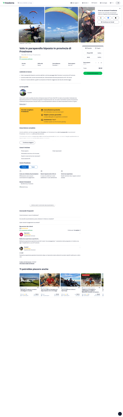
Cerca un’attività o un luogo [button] (25, 3)
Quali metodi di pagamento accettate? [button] (30, 222)
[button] (120, 414)
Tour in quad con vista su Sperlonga (68, 290)
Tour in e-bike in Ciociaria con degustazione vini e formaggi (49, 290)
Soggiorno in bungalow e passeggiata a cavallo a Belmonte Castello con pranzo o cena (91, 291)
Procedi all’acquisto (92, 73)
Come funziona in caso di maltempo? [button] (29, 215)
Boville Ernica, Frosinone (30, 55)
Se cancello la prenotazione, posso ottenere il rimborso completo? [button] (37, 219)
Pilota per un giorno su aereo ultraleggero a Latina (28, 290)
